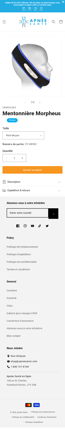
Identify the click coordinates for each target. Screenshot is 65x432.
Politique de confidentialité (22, 262)
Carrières (12, 290)
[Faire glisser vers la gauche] (25, 102)
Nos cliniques (18, 356)
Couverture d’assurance (20, 320)
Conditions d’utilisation (47, 417)
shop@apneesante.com (24, 361)
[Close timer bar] (63, 2)
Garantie (11, 298)
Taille (5, 128)
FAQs (9, 305)
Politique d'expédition (19, 254)
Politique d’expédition (34, 422)
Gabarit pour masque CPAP (22, 313)
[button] (4, 21)
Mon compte (14, 336)
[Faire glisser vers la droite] (40, 102)
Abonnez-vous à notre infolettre (24, 328)
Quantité (7, 151)
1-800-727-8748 (20, 366)
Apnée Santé (22, 412)
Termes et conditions (18, 269)
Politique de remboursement (22, 246)
